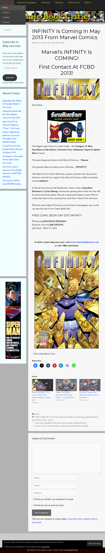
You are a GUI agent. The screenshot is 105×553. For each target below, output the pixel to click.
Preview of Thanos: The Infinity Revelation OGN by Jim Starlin (89, 395)
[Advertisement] (22, 232)
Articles (6, 12)
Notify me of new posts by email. (49, 505)
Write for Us (74, 2)
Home (6, 2)
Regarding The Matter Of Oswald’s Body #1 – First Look (12, 104)
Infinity (70, 417)
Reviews (59, 2)
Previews (45, 2)
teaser (44, 420)
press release (36, 420)
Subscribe (10, 77)
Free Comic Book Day (58, 417)
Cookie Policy (45, 547)
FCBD (37, 417)
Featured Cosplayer (26, 2)
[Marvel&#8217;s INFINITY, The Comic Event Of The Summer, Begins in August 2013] (42, 385)
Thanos (50, 420)
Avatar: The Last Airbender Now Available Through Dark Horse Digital (61, 426)
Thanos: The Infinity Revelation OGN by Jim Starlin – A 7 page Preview (65, 395)
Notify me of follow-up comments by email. (54, 499)
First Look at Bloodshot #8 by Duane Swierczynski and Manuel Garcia (61, 423)
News (5, 7)
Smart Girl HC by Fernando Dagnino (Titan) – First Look (11, 125)
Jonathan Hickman (91, 417)
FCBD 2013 (45, 417)
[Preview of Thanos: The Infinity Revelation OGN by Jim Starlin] (90, 385)
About (88, 2)
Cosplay (6, 17)
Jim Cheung (78, 417)
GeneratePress (70, 550)
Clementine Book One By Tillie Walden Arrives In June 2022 (12, 114)
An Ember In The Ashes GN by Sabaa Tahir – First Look (13, 159)
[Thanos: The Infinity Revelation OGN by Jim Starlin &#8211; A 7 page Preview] (66, 385)
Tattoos (6, 22)
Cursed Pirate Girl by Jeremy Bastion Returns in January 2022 (13, 149)
